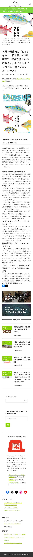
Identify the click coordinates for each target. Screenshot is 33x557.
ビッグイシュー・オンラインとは (13, 503)
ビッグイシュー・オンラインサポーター (14, 534)
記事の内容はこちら (14, 482)
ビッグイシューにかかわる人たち (13, 543)
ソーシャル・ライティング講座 (12, 523)
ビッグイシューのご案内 (21, 74)
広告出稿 (6, 540)
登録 (8, 425)
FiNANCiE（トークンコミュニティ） (14, 537)
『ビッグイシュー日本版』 (11, 508)
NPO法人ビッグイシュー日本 (12, 510)
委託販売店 (12, 480)
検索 (25, 400)
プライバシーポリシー (11, 505)
